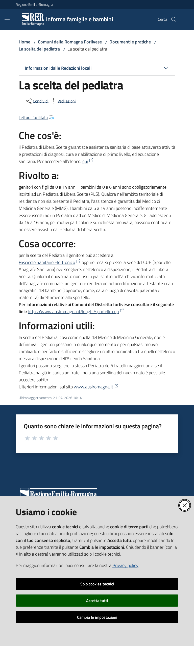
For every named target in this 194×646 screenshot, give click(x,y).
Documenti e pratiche (130, 41)
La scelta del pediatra (39, 48)
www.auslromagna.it (93, 386)
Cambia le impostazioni (97, 617)
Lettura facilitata (33, 117)
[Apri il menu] (7, 19)
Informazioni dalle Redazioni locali (58, 68)
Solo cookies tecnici (97, 584)
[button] (173, 19)
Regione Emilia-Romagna (34, 4)
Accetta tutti (97, 601)
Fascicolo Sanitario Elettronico (47, 262)
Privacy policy (125, 565)
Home (24, 41)
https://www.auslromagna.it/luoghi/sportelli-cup (73, 311)
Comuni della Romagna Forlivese (70, 41)
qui (85, 161)
